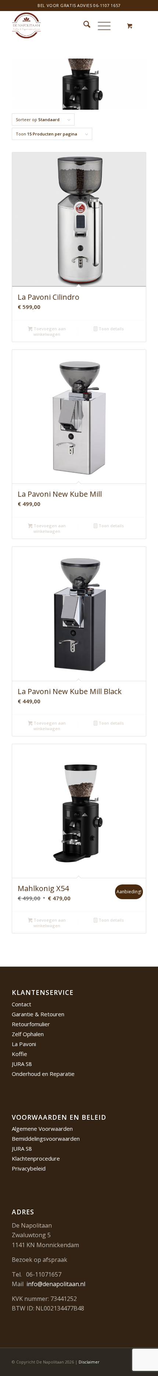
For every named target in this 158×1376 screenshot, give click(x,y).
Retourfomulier (31, 1024)
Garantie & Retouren (38, 1014)
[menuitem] (83, 25)
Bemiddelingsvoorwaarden (46, 1138)
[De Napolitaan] (65, 25)
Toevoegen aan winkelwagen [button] (49, 331)
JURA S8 (22, 1063)
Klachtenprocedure (36, 1158)
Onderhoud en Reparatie (43, 1073)
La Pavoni (24, 1044)
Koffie (19, 1053)
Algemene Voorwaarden (42, 1128)
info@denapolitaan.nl (55, 1284)
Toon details (110, 328)
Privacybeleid (29, 1168)
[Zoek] (83, 25)
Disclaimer (89, 1362)
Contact (21, 1004)
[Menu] (100, 25)
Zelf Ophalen (28, 1034)
